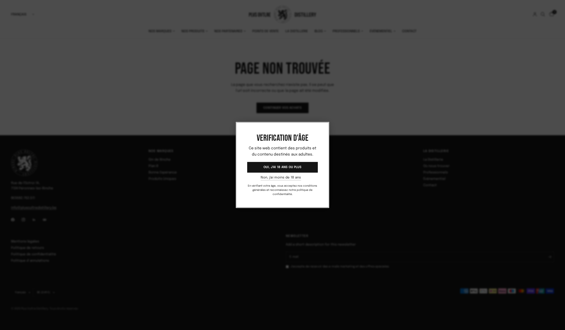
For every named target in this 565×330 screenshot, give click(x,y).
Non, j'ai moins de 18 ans (281, 177)
